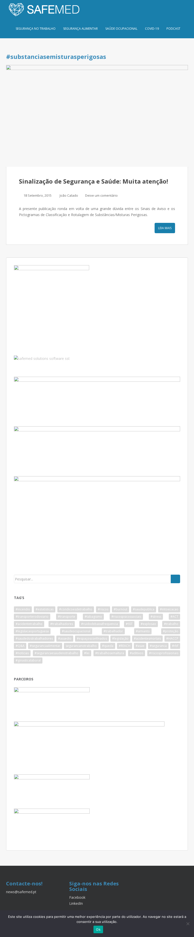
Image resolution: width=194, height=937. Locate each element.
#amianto (143, 631)
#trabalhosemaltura (109, 653)
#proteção (170, 631)
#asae (140, 646)
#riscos (103, 609)
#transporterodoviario (32, 616)
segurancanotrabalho (81, 646)
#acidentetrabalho (29, 624)
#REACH (124, 646)
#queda (107, 646)
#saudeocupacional (76, 631)
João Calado (69, 195)
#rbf (175, 646)
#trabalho (171, 624)
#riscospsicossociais (126, 616)
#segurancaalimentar (45, 646)
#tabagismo (93, 616)
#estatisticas (45, 609)
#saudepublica (143, 609)
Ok (98, 929)
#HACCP (172, 638)
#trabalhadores (61, 624)
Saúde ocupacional (121, 28)
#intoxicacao (169, 609)
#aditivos (136, 653)
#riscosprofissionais (163, 653)
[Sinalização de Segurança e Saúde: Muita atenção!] (97, 116)
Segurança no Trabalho (36, 28)
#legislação (120, 638)
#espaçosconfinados (92, 638)
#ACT (174, 616)
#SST (129, 624)
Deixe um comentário (101, 195)
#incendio (23, 609)
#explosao (148, 624)
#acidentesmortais (147, 638)
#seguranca (158, 646)
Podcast (173, 28)
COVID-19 (152, 28)
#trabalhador (113, 631)
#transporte (66, 616)
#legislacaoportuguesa (32, 631)
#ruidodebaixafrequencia (99, 624)
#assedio (64, 638)
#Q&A (20, 646)
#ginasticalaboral (28, 660)
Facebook (77, 897)
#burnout (120, 609)
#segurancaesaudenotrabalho (56, 653)
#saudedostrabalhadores (34, 638)
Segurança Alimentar (80, 28)
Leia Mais (165, 228)
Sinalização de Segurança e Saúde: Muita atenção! (93, 181)
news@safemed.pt (21, 891)
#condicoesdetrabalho (75, 609)
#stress (156, 616)
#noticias (22, 653)
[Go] (175, 579)
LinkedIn (76, 903)
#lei (86, 653)
